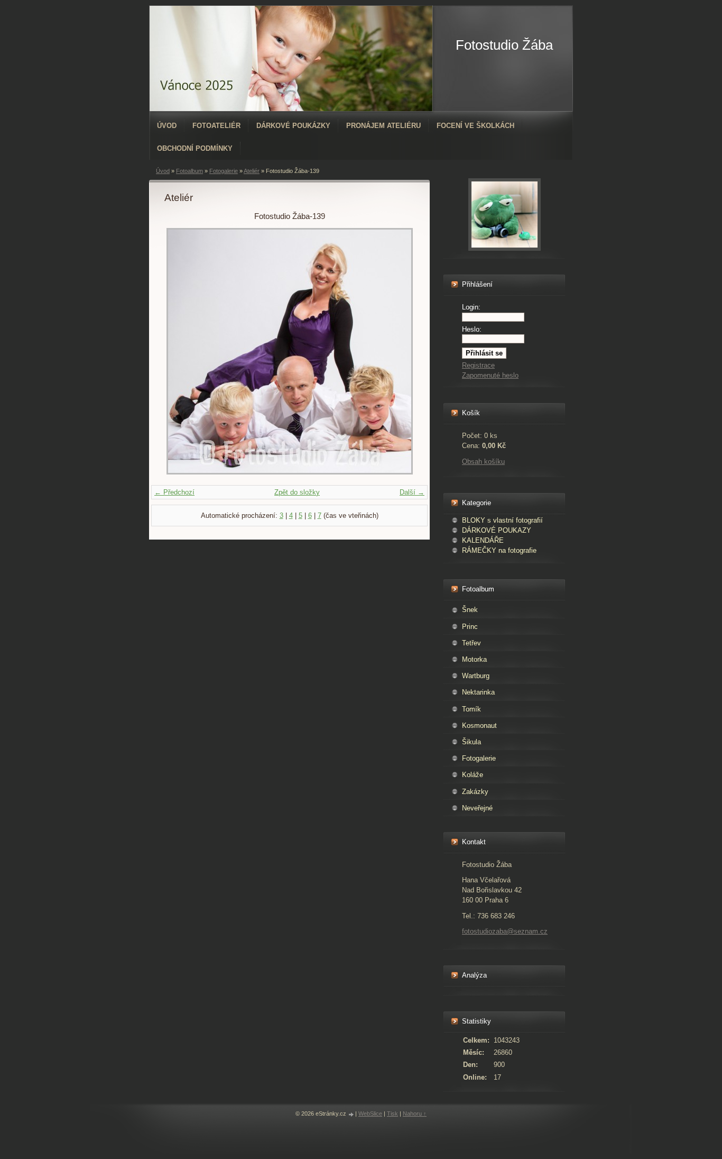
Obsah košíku (483, 462)
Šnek (470, 610)
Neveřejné (477, 808)
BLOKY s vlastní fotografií (502, 520)
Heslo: (472, 329)
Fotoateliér (216, 126)
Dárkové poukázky (293, 126)
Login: (471, 307)
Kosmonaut (479, 725)
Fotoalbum (189, 171)
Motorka (474, 659)
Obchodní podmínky (195, 148)
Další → (412, 492)
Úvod (167, 126)
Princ (470, 627)
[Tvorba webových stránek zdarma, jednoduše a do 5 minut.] (351, 1114)
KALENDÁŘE (483, 540)
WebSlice (370, 1113)
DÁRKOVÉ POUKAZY (496, 530)
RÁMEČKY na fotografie (499, 550)
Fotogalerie (223, 171)
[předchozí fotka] (181, 351)
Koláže (472, 775)
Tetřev (471, 643)
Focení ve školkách (475, 126)
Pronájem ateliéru (383, 126)
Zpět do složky (297, 492)
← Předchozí (174, 492)
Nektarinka (478, 692)
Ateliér (252, 171)
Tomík (471, 709)
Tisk (392, 1113)
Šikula (471, 742)
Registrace (478, 365)
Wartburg (475, 676)
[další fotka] (397, 351)
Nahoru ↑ (415, 1113)
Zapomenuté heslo (490, 375)
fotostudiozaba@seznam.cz (505, 931)
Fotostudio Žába (504, 45)
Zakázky (475, 792)
